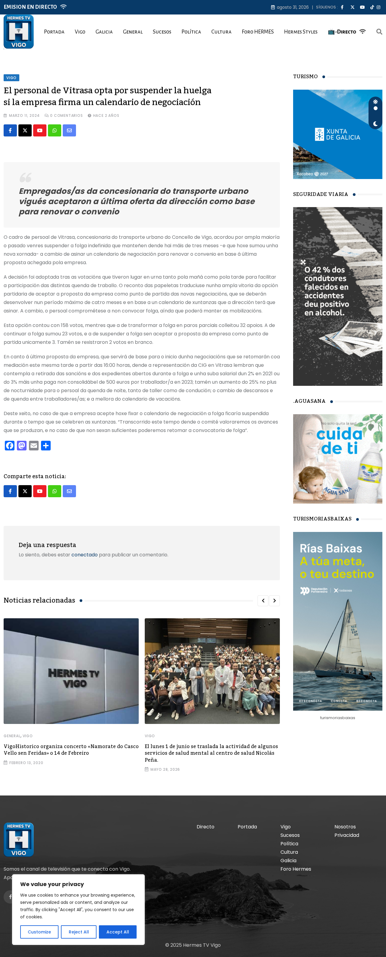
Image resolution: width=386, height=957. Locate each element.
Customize (39, 932)
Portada (54, 32)
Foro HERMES (258, 32)
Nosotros (345, 826)
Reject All (79, 932)
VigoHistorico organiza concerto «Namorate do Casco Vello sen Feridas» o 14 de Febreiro (71, 750)
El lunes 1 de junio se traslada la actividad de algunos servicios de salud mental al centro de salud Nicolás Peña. (211, 753)
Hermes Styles (301, 32)
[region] (78, 909)
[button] (263, 600)
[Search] (379, 31)
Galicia (104, 32)
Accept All (117, 932)
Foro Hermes (295, 869)
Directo (205, 826)
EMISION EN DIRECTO (30, 7)
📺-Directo (342, 32)
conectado (84, 554)
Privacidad (346, 835)
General (133, 32)
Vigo (80, 32)
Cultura (221, 32)
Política (191, 32)
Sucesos (162, 32)
